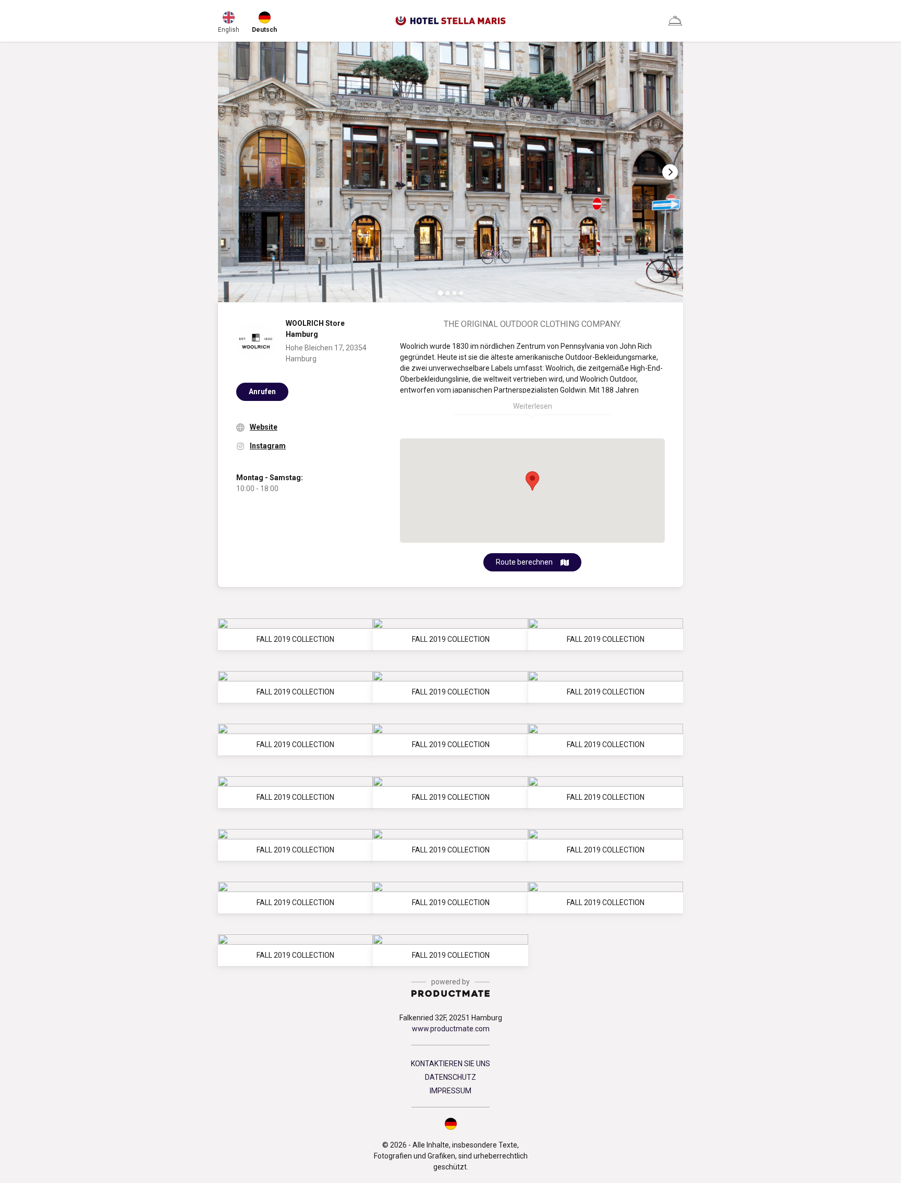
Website (263, 427)
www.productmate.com (451, 1029)
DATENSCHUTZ (450, 1077)
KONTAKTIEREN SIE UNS (450, 1063)
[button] (450, 1123)
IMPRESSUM (450, 1091)
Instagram (268, 446)
